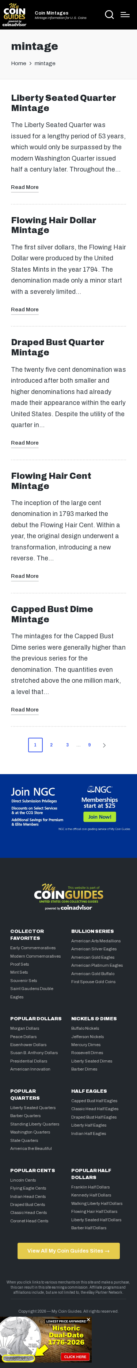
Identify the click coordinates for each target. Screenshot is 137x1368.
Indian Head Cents (28, 1196)
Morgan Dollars (24, 1028)
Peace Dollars (23, 1036)
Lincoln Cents (23, 1180)
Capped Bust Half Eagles (94, 1101)
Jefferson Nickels (87, 1036)
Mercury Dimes (85, 1044)
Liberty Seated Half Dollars (96, 1220)
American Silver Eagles (94, 949)
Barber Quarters (25, 1115)
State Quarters (24, 1140)
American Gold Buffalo (92, 973)
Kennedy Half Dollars (91, 1195)
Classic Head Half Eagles (94, 1109)
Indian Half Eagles (88, 1133)
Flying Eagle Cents (28, 1188)
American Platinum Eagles (97, 965)
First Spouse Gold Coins (93, 981)
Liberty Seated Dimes (91, 1061)
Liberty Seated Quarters (33, 1107)
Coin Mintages (51, 13)
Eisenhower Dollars (28, 1044)
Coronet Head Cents (29, 1221)
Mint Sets (19, 972)
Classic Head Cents (28, 1212)
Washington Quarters (30, 1132)
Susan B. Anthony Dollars (34, 1052)
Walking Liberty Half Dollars (96, 1203)
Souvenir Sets (23, 980)
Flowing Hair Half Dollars (94, 1211)
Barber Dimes (84, 1069)
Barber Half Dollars (88, 1228)
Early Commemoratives (33, 948)
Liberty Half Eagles (88, 1125)
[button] (105, 745)
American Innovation (30, 1069)
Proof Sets (19, 964)
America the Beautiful (31, 1148)
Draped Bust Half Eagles (94, 1117)
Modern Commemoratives (35, 956)
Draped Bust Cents (27, 1204)
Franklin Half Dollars (90, 1187)
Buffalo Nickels (85, 1028)
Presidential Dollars (28, 1061)
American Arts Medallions (96, 941)
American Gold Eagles (92, 957)
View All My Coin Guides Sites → (68, 1251)
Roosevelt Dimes (87, 1052)
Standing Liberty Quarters (34, 1124)
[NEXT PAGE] (103, 745)
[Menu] (125, 14)
